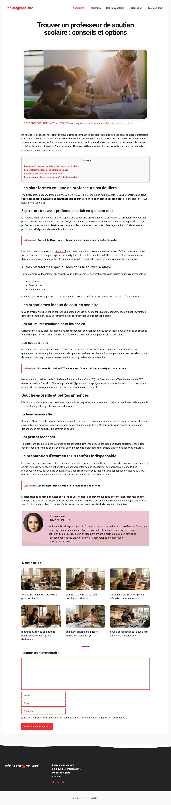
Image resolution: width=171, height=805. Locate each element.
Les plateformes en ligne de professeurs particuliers (51, 166)
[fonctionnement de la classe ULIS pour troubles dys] (41, 588)
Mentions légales (61, 772)
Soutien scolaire (115, 8)
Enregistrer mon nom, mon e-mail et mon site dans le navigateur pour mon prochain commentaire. (76, 717)
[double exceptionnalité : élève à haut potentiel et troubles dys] (130, 625)
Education (95, 8)
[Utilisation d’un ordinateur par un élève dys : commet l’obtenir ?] (130, 588)
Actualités (78, 8)
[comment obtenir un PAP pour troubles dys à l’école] (85, 588)
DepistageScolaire (19, 8)
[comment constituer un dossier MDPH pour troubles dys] (85, 625)
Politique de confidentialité (66, 768)
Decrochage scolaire (63, 765)
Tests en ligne (155, 8)
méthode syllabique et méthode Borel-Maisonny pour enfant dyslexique (38, 635)
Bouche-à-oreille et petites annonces (43, 173)
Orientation (136, 8)
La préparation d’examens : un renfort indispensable (50, 177)
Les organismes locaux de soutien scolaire (46, 170)
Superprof (60, 251)
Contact (56, 776)
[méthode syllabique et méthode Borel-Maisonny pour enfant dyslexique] (41, 625)
